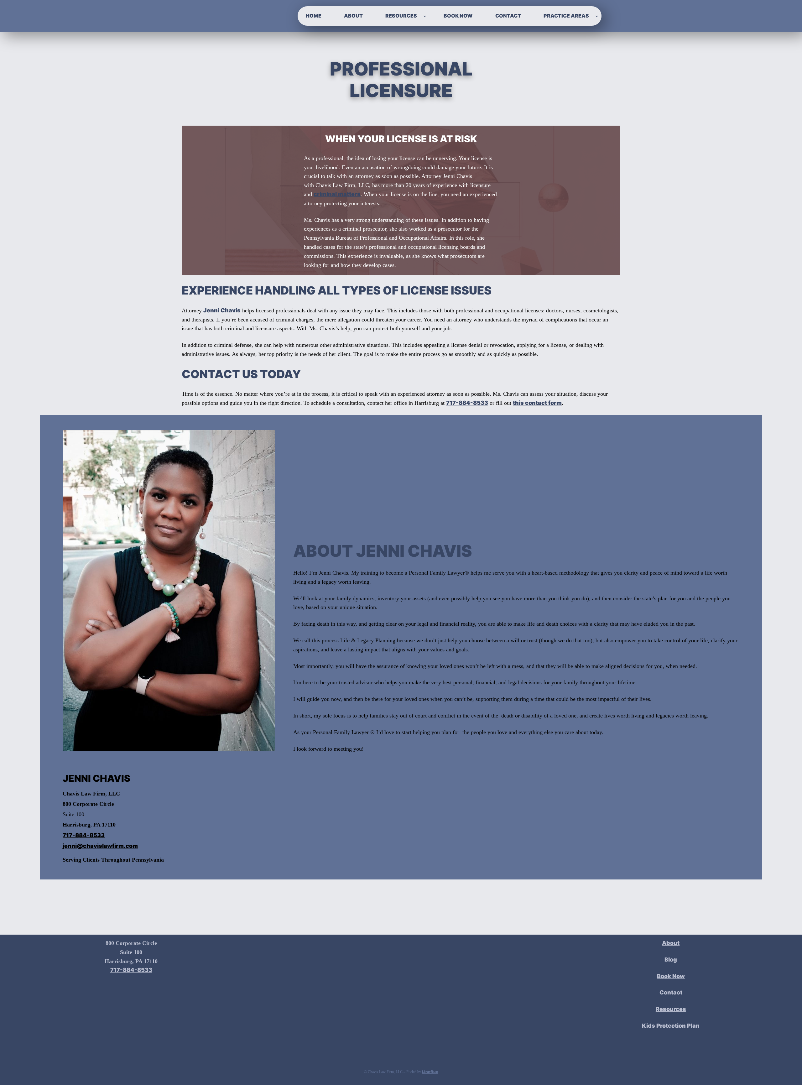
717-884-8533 (467, 402)
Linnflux (430, 1071)
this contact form (537, 402)
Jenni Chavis (222, 310)
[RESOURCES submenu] (424, 16)
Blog (670, 959)
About (671, 943)
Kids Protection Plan (671, 1025)
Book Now (671, 976)
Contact (670, 992)
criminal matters (337, 194)
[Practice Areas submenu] (596, 16)
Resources (671, 1009)
